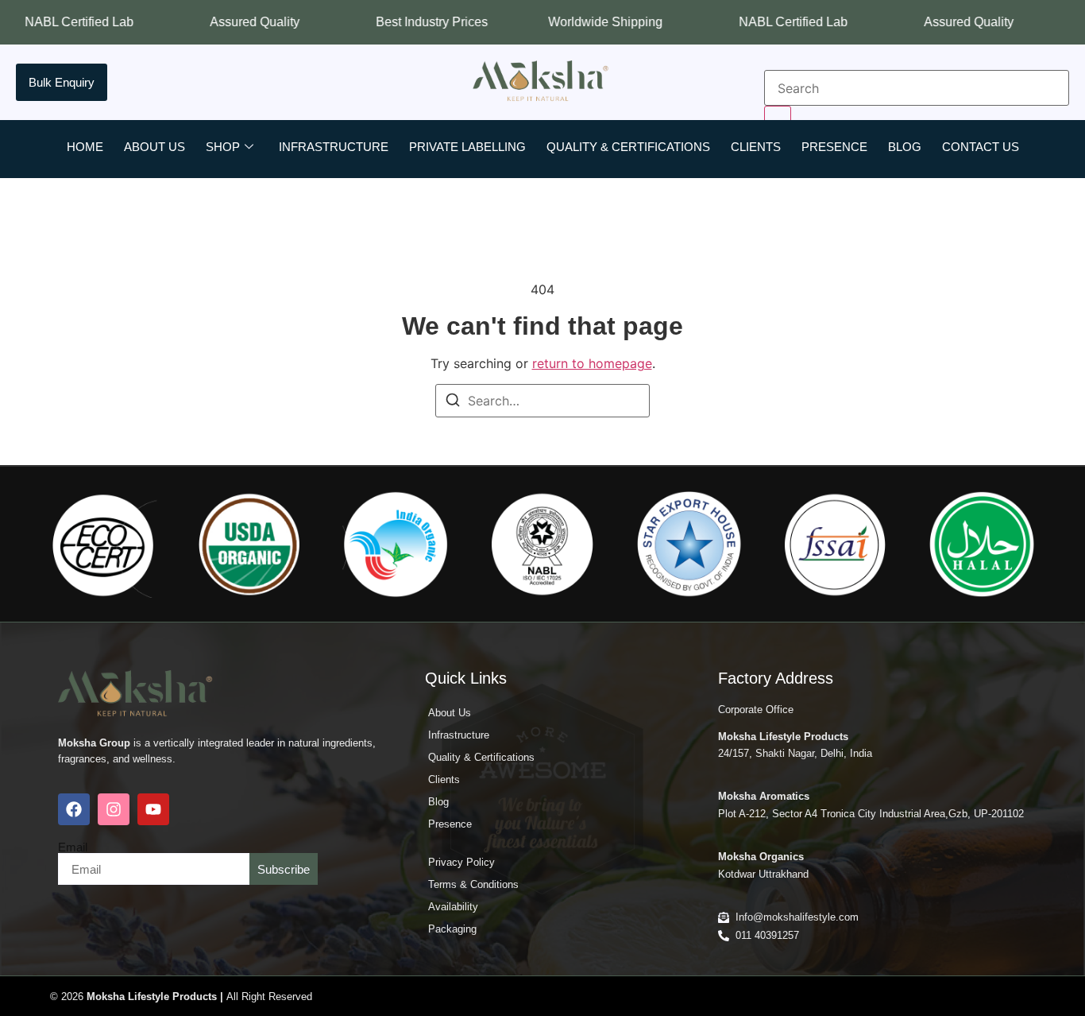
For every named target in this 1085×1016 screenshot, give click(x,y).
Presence (834, 146)
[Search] (452, 402)
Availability (453, 907)
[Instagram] (113, 809)
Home (85, 146)
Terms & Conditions (473, 884)
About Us (154, 146)
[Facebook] (74, 809)
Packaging (452, 929)
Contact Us (980, 146)
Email (72, 847)
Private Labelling (467, 146)
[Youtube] (153, 809)
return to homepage (592, 363)
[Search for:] (542, 400)
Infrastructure (333, 146)
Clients (756, 146)
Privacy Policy (461, 862)
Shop (223, 146)
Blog (904, 146)
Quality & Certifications (628, 146)
